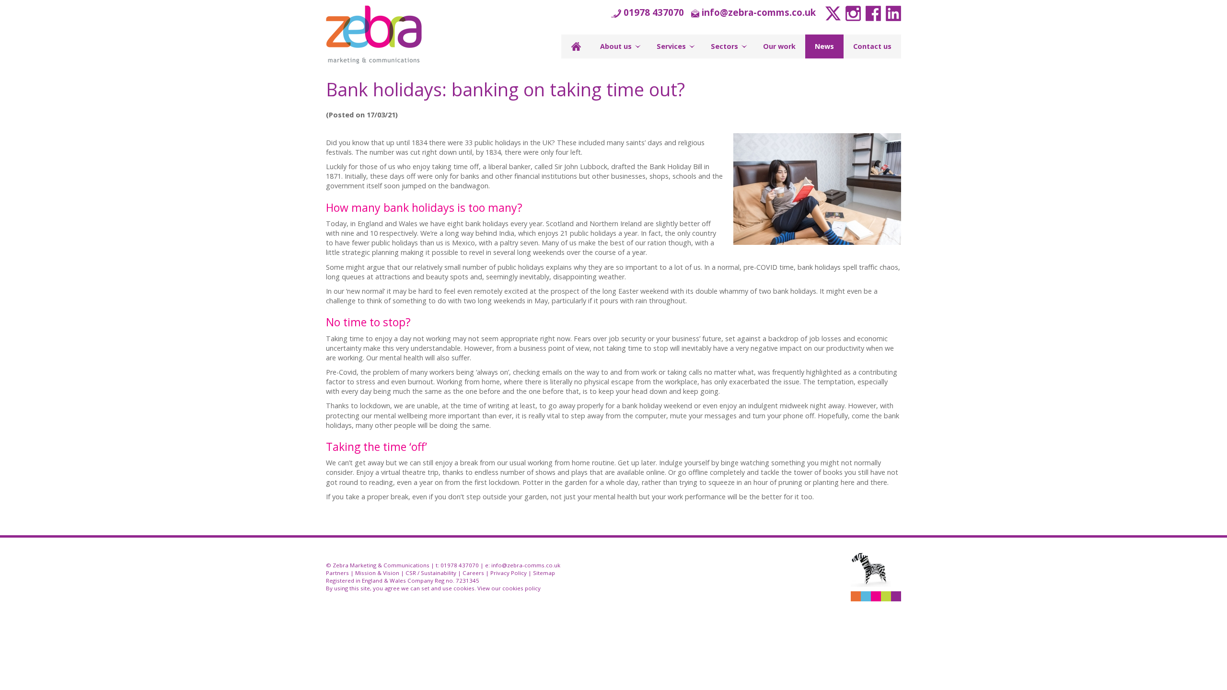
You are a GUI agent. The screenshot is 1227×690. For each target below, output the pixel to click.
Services (671, 46)
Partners (337, 572)
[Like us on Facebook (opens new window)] (872, 12)
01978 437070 (654, 12)
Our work (779, 46)
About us (616, 46)
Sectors (724, 46)
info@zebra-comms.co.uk (759, 12)
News (824, 46)
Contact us (872, 46)
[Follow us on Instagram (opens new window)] (852, 12)
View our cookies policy (509, 588)
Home (575, 46)
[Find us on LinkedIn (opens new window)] (892, 12)
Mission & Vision (377, 572)
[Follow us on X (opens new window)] (832, 12)
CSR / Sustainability (430, 572)
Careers (473, 572)
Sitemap (544, 572)
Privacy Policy (508, 572)
